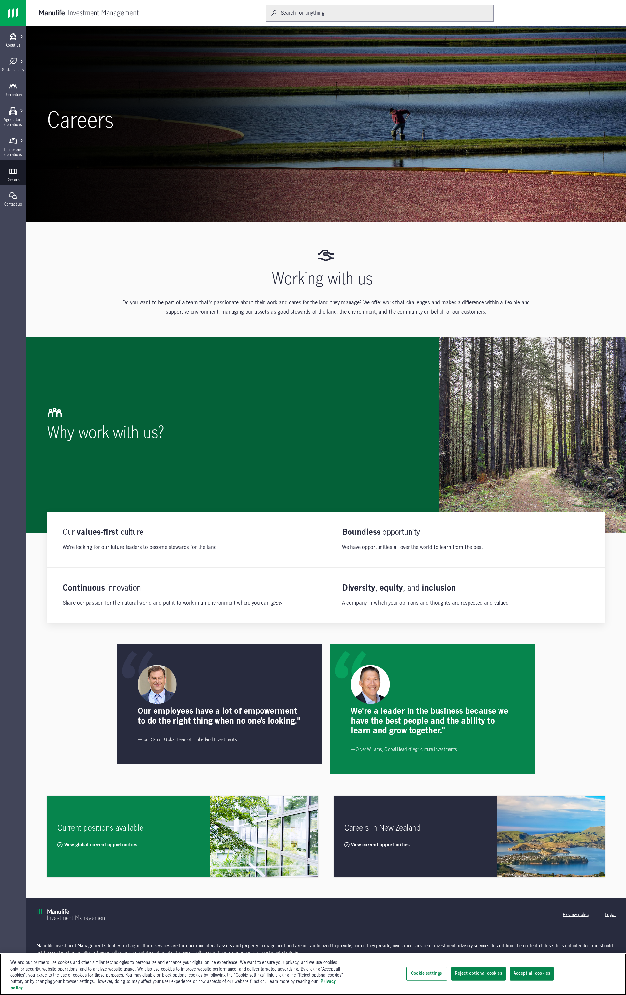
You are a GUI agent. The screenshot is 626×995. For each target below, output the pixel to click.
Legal (610, 915)
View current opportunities (380, 845)
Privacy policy (576, 915)
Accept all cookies (532, 973)
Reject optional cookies (478, 973)
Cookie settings (426, 973)
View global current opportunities (100, 845)
